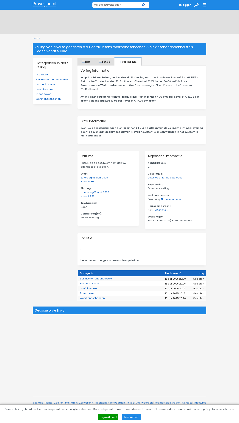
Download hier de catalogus (165, 177)
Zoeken (58, 403)
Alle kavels (42, 74)
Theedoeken (43, 94)
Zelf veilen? (86, 403)
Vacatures (199, 403)
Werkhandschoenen (48, 99)
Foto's (106, 62)
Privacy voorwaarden (140, 403)
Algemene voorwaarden (110, 403)
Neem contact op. (172, 199)
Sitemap (38, 403)
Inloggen (185, 5)
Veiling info (129, 62)
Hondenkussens (45, 84)
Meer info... (161, 210)
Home (36, 38)
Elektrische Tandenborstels (52, 79)
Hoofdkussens (44, 89)
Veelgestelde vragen (167, 403)
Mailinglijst (71, 403)
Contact (187, 403)
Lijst (87, 62)
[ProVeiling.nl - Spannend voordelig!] (44, 4)
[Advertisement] (119, 21)
